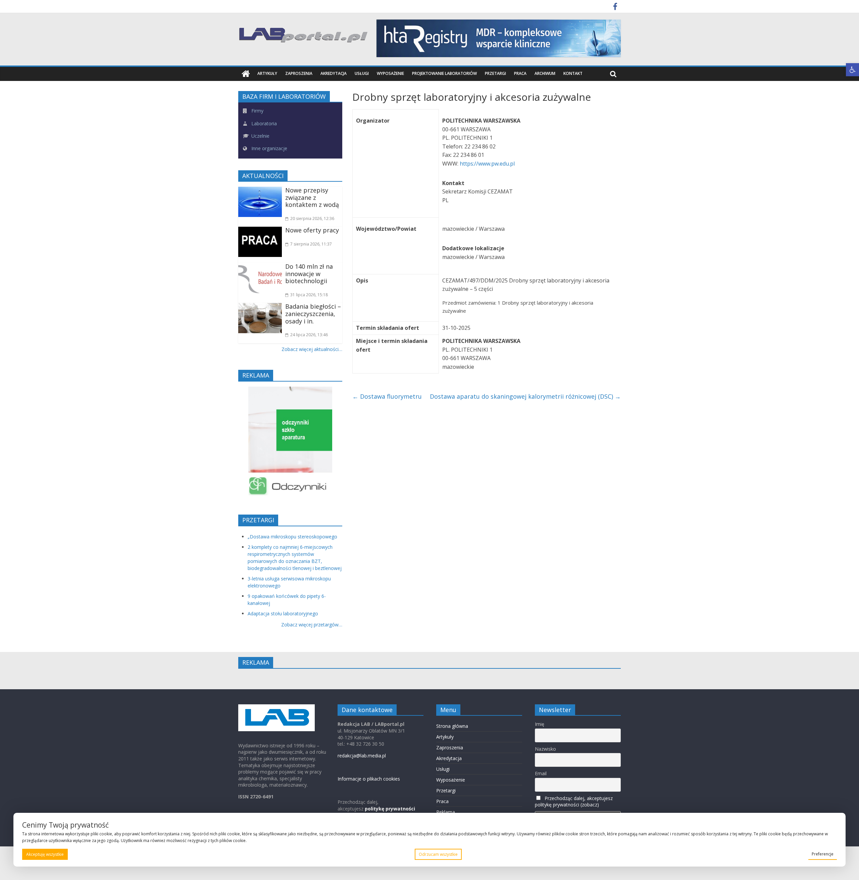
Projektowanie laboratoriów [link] (444, 73)
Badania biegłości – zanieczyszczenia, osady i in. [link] (313, 313)
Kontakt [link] (573, 73)
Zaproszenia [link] (298, 73)
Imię (539, 724)
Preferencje (822, 854)
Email (541, 773)
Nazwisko (545, 749)
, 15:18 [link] (309, 295)
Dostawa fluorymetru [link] (387, 396)
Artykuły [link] (267, 73)
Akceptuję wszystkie (45, 854)
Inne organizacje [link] (268, 148)
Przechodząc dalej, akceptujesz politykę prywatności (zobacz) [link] (574, 801)
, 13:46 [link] (309, 335)
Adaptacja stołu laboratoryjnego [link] (283, 613)
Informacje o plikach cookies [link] (369, 779)
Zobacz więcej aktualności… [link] (312, 349)
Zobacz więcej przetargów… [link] (311, 624)
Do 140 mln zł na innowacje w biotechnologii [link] (309, 273)
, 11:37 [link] (311, 244)
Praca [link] (520, 73)
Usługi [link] (362, 73)
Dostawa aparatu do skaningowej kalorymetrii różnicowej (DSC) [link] (525, 396)
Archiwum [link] (545, 73)
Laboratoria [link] (263, 123)
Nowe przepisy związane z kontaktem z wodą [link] (312, 197)
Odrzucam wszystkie (438, 854)
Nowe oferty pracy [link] (312, 230)
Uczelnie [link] (259, 136)
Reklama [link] (445, 812)
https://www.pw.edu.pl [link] (487, 163)
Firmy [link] (256, 110)
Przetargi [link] (495, 73)
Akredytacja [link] (333, 73)
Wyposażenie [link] (390, 73)
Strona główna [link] (452, 726)
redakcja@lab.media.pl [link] (362, 755)
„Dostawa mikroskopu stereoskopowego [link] (292, 536)
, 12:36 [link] (312, 218)
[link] (852, 69)
